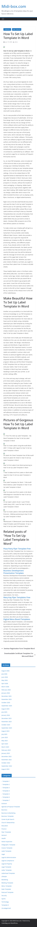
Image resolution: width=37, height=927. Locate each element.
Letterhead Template (8, 873)
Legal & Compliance (8, 861)
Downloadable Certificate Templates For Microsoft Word (18, 654)
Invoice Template (7, 848)
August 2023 (5, 731)
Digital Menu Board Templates (16, 619)
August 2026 (5, 671)
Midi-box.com (14, 6)
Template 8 (5, 905)
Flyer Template (6, 832)
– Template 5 (6, 794)
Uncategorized (6, 908)
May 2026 (5, 680)
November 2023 (7, 721)
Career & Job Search (8, 819)
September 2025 (7, 706)
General (4, 835)
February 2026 (6, 690)
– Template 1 (6, 781)
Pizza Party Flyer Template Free (17, 548)
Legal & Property (7, 864)
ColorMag (5, 923)
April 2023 (5, 744)
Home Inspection (7, 841)
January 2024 (6, 715)
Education (5, 826)
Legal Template (6, 867)
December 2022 (6, 756)
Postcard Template (7, 892)
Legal (3, 854)
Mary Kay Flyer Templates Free (16, 597)
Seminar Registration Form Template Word (19, 648)
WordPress (14, 923)
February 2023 (6, 750)
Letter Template (7, 870)
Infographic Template (8, 845)
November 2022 (7, 760)
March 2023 (5, 747)
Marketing (5, 880)
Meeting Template (7, 883)
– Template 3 (6, 788)
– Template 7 (6, 800)
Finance (4, 829)
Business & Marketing (8, 813)
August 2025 (5, 709)
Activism (4, 803)
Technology (5, 902)
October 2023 (6, 725)
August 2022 (5, 769)
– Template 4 (6, 791)
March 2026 (5, 687)
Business (4, 810)
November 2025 (7, 699)
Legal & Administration (9, 857)
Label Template (16, 29)
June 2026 (5, 677)
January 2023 (6, 753)
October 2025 (6, 702)
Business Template (8, 816)
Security (4, 895)
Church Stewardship (8, 822)
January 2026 (6, 693)
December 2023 (6, 718)
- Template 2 (7, 29)
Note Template (6, 889)
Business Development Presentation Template (13, 571)
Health (4, 838)
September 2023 (7, 728)
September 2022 (7, 766)
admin (16, 42)
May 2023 (5, 741)
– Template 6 (6, 797)
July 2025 (4, 712)
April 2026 (5, 683)
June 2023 (5, 737)
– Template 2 (6, 784)
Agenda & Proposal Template (11, 807)
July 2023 (4, 734)
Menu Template (7, 886)
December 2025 (6, 696)
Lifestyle (4, 876)
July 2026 (4, 674)
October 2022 (6, 763)
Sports (4, 899)
